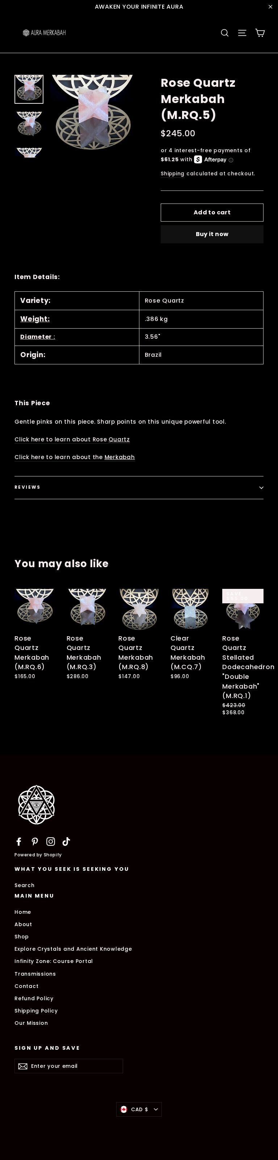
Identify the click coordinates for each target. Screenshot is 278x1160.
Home (22, 912)
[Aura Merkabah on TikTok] (66, 841)
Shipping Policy (36, 1010)
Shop (21, 936)
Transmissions (35, 973)
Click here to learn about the (74, 457)
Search (24, 885)
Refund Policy (34, 998)
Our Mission (31, 1023)
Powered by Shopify (38, 855)
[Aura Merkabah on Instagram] (50, 841)
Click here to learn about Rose (72, 439)
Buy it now (212, 234)
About (23, 924)
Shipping (173, 173)
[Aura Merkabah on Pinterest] (34, 841)
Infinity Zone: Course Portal (53, 961)
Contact (26, 986)
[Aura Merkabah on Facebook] (18, 841)
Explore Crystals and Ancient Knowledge (73, 949)
